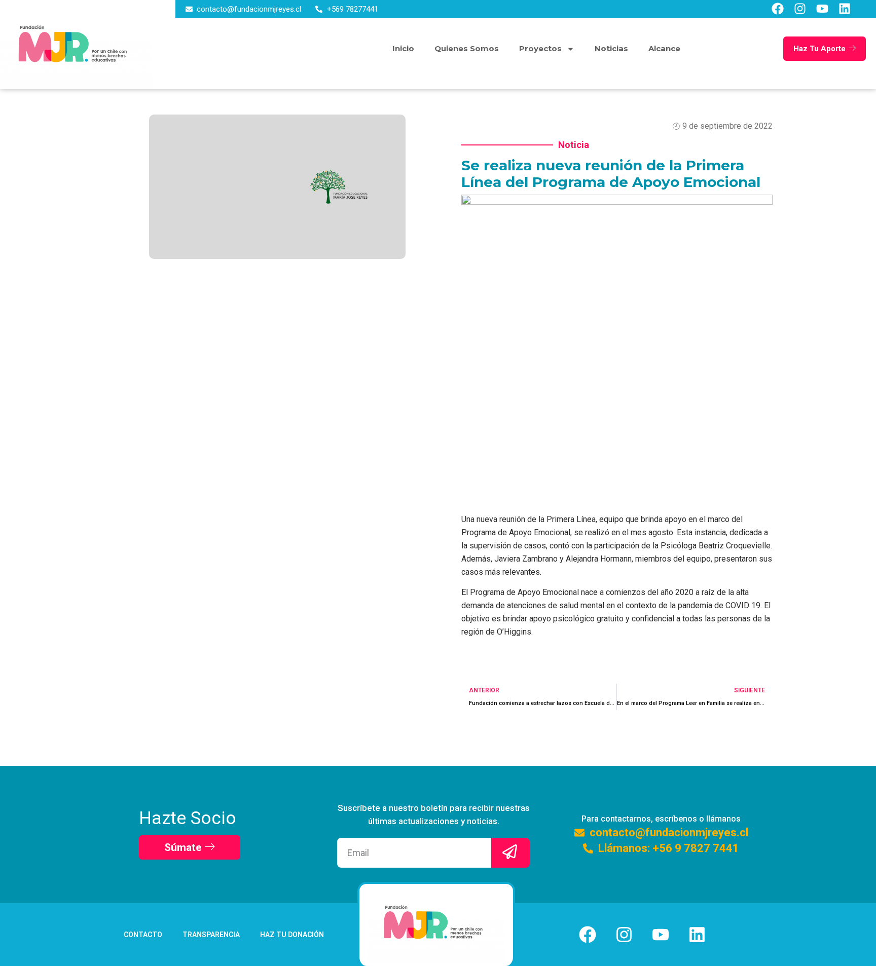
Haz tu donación (292, 935)
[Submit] (510, 853)
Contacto (143, 935)
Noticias (611, 48)
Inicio (403, 48)
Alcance (664, 48)
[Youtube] (822, 9)
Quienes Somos (466, 48)
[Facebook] (778, 9)
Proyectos (540, 48)
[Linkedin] (844, 9)
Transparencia (211, 935)
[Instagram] (800, 9)
